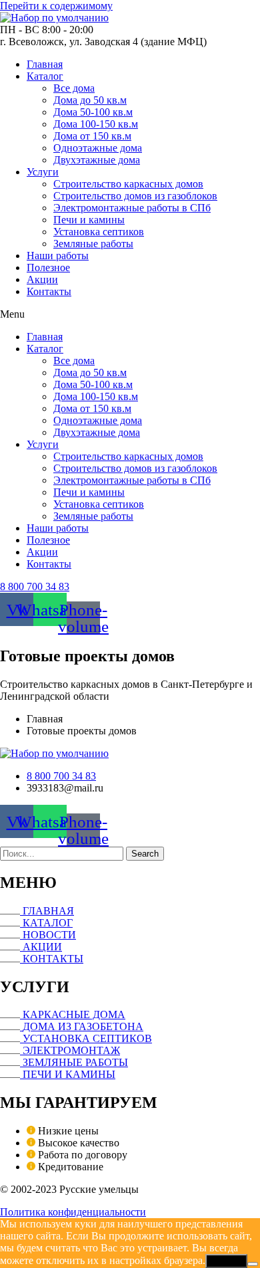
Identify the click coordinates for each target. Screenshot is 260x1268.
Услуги (43, 171)
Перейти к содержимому (56, 5)
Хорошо (226, 1261)
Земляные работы (93, 243)
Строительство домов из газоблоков (135, 195)
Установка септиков (98, 231)
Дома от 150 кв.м (92, 136)
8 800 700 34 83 (34, 586)
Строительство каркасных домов (128, 183)
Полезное (48, 267)
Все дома (74, 88)
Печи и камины (89, 219)
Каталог (45, 76)
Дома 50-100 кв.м (93, 112)
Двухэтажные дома (96, 159)
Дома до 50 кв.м (90, 100)
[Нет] (252, 1264)
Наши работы (58, 255)
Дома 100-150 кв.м (95, 124)
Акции (42, 279)
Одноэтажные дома (97, 148)
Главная (45, 64)
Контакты (49, 291)
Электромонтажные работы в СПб (132, 207)
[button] (130, 314)
